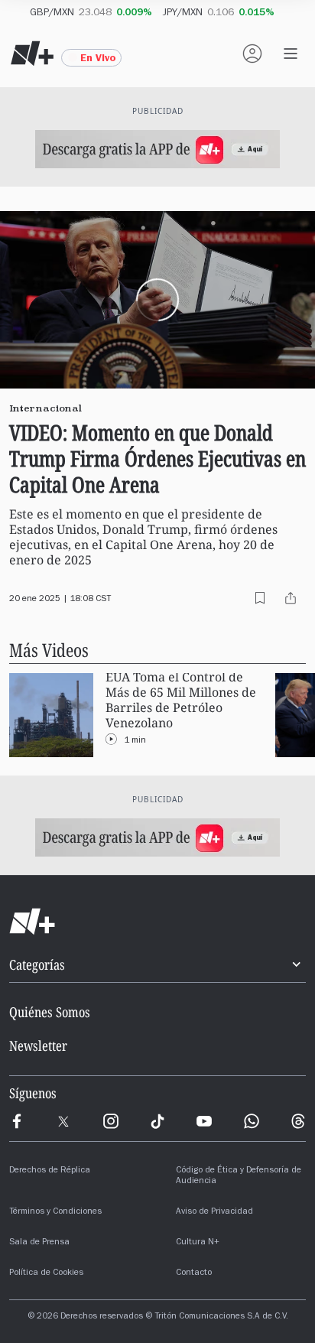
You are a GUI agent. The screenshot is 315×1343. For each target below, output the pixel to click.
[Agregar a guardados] (260, 598)
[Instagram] (111, 1121)
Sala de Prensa (39, 1242)
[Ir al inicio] (157, 921)
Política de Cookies (46, 1273)
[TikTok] (157, 1121)
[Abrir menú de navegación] (290, 53)
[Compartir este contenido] (290, 598)
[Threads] (298, 1121)
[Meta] (16, 1121)
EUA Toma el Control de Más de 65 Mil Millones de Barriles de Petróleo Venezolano (181, 700)
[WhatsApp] (251, 1121)
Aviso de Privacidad (214, 1212)
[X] (63, 1121)
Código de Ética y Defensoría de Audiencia (238, 1176)
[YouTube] (204, 1121)
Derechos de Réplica (49, 1171)
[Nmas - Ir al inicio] (32, 54)
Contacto (194, 1273)
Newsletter (38, 1045)
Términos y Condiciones (55, 1212)
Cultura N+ (197, 1242)
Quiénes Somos (49, 1012)
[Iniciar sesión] (252, 53)
